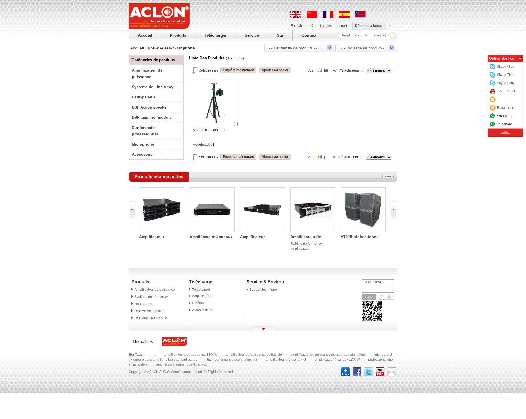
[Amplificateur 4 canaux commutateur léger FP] (212, 231)
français (326, 26)
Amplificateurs (202, 296)
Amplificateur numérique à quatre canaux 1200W (157, 237)
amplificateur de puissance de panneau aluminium (328, 355)
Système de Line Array (152, 87)
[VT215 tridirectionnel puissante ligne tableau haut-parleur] (363, 231)
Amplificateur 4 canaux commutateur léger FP (211, 237)
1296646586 (506, 91)
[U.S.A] (360, 17)
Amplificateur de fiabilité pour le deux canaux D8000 (309, 237)
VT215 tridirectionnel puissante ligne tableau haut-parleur (363, 237)
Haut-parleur (143, 97)
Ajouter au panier (275, 70)
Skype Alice (505, 67)
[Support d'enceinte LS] (215, 125)
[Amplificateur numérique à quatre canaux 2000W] (262, 231)
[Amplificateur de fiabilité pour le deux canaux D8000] (312, 231)
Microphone (143, 144)
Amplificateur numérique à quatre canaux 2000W (258, 237)
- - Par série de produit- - (362, 48)
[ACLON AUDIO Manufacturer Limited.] (159, 28)
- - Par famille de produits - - (293, 48)
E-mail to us (505, 108)
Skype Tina (505, 75)
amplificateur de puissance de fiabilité (254, 355)
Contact (308, 35)
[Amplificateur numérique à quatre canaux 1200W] (161, 231)
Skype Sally (505, 83)
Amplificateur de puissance (155, 290)
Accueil (145, 35)
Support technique (263, 290)
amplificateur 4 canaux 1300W (337, 359)
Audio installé (202, 310)
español (344, 26)
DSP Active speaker (150, 107)
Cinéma (198, 303)
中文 (311, 26)
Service (252, 35)
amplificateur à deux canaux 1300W (190, 355)
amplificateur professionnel (286, 359)
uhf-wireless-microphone (171, 48)
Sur (280, 35)
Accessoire (142, 154)
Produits (178, 35)
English (296, 26)
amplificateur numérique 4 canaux (181, 364)
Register (386, 297)
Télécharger (215, 35)
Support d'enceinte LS (209, 130)
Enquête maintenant (238, 70)
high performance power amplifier (232, 359)
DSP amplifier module (152, 117)
